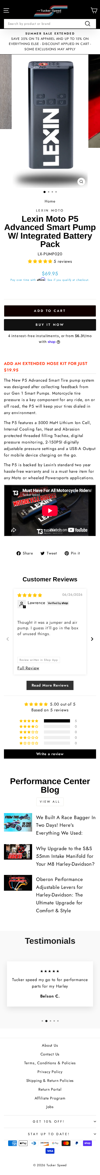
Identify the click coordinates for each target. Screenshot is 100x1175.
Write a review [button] (50, 754)
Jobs (50, 1106)
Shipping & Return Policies (50, 1080)
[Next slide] (92, 639)
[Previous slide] (8, 639)
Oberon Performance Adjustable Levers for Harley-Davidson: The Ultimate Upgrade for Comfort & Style (59, 895)
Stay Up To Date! (49, 1134)
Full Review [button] (28, 668)
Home (50, 201)
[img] (29, 595)
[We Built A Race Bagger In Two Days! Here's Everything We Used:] (18, 822)
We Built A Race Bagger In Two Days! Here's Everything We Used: (66, 825)
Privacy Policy (49, 1071)
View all (50, 801)
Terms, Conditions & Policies (50, 1063)
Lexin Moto (50, 210)
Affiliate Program (50, 1098)
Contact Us (50, 1054)
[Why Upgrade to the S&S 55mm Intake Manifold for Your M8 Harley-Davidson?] (18, 852)
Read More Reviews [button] (50, 685)
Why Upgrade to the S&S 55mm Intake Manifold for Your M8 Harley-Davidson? (65, 856)
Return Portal (49, 1089)
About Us (50, 1045)
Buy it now (50, 324)
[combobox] (50, 23)
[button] (41, 261)
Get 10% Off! (49, 1121)
